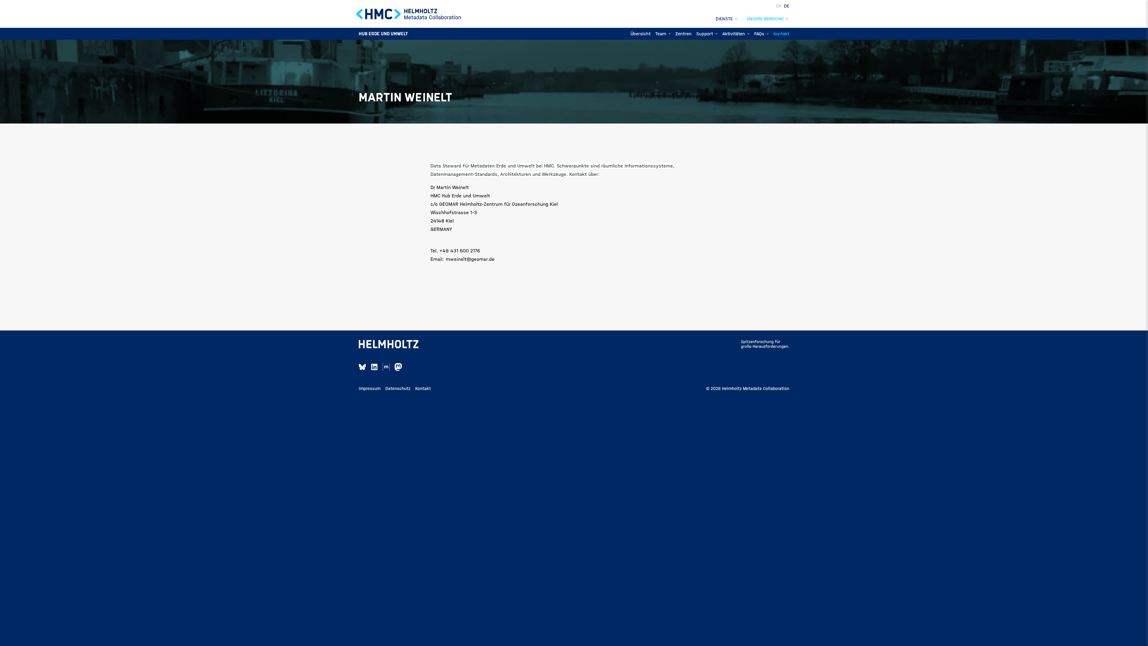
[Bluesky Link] (362, 367)
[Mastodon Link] (398, 367)
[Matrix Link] (386, 367)
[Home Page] (409, 14)
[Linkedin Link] (374, 367)
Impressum (370, 388)
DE (786, 6)
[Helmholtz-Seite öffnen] (389, 344)
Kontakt (423, 388)
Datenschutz (397, 388)
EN (779, 6)
